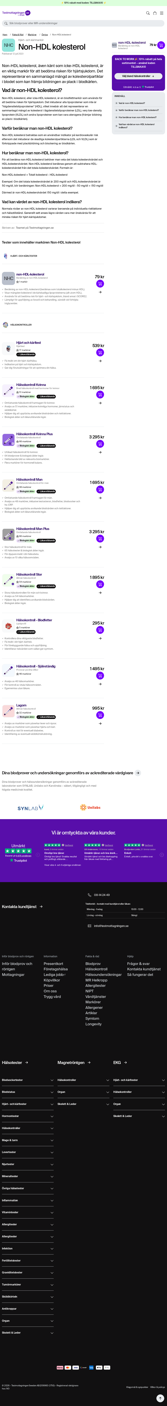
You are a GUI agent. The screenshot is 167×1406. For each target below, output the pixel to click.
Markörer (32, 34)
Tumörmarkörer (11, 1285)
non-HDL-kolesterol (132, 42)
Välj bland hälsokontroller (136, 76)
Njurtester (8, 1164)
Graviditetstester (12, 1272)
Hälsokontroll (96, 969)
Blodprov (93, 964)
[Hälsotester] (26, 1062)
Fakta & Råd (17, 34)
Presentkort (53, 964)
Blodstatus (8, 1092)
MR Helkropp (96, 980)
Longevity (93, 1024)
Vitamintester (10, 1212)
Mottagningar (13, 974)
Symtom (92, 1018)
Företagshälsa (56, 969)
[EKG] (125, 1062)
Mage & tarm (10, 1140)
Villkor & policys (157, 1387)
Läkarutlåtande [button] (27, 354)
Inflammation (10, 1200)
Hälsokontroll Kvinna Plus (34, 434)
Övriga (45, 34)
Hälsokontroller (21, 325)
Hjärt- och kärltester (23, 256)
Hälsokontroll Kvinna (31, 385)
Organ (5, 1321)
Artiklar (91, 1013)
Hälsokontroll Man (29, 479)
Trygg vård (52, 996)
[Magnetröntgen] (89, 1062)
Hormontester (10, 1116)
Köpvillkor (52, 980)
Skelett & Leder (11, 1333)
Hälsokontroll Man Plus (32, 529)
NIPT (89, 991)
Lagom (21, 705)
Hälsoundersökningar (103, 974)
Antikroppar (9, 1309)
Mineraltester (10, 1176)
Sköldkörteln (9, 1297)
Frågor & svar (138, 964)
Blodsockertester (12, 1080)
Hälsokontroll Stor (29, 574)
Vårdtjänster (95, 996)
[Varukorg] (154, 13)
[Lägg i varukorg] (161, 45)
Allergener (94, 1007)
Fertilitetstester (11, 1261)
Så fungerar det (140, 974)
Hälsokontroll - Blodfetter (34, 620)
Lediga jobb (53, 974)
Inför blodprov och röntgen (17, 966)
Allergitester (95, 985)
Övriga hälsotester (13, 1188)
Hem (5, 34)
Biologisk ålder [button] (26, 397)
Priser (48, 985)
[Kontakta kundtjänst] (41, 906)
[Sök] (147, 13)
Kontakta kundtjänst (144, 969)
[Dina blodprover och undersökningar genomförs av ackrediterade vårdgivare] (137, 773)
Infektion (7, 1248)
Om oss (50, 991)
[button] (83, 23)
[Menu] (161, 13)
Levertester (9, 1152)
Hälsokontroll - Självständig (35, 666)
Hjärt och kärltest (28, 343)
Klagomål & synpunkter (137, 1387)
